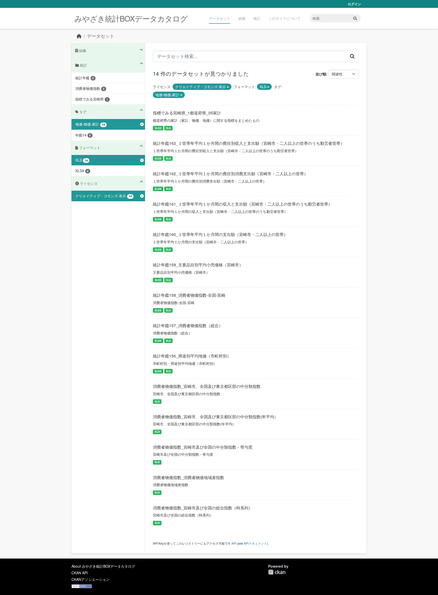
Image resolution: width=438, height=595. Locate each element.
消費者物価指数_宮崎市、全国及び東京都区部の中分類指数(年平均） (215, 417)
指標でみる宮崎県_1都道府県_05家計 (187, 113)
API (233, 543)
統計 (257, 18)
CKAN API (79, 572)
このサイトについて (285, 18)
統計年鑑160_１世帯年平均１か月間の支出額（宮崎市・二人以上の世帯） (220, 234)
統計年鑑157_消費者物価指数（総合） (188, 325)
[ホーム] (79, 36)
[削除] (228, 87)
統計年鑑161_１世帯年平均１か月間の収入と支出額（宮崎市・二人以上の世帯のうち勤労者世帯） (242, 204)
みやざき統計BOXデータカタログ (131, 18)
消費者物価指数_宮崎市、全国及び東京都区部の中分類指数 (207, 386)
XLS (168, 128)
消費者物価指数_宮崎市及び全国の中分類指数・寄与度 (202, 447)
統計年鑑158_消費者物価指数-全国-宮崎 (189, 295)
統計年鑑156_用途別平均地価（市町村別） (192, 356)
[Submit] (355, 18)
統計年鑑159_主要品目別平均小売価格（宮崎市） (198, 265)
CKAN (276, 572)
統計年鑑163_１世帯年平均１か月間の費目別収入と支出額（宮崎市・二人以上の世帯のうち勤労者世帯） (248, 143)
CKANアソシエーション (90, 579)
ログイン (354, 4)
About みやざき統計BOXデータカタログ (103, 566)
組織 (241, 18)
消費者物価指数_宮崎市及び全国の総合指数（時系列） (202, 508)
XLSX (158, 128)
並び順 (321, 73)
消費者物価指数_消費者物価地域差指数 (188, 477)
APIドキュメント (255, 543)
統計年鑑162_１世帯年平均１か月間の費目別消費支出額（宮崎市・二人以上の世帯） (230, 173)
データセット (219, 18)
